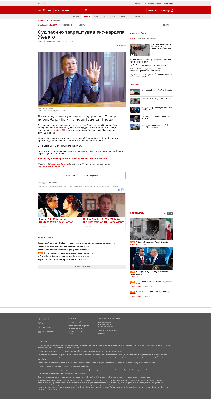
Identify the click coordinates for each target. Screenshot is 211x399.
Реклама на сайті (75, 322)
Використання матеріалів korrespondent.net (78, 327)
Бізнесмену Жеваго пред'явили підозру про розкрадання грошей (72, 158)
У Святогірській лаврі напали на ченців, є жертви (64, 256)
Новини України (137, 33)
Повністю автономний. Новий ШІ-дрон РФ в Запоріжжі (155, 126)
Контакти (72, 319)
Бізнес (113, 16)
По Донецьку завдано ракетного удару (149, 65)
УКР (44, 3)
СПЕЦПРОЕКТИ (168, 3)
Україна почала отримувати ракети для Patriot (62, 259)
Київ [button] (39, 11)
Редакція (101, 334)
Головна (75, 16)
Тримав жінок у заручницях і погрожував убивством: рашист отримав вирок (147, 69)
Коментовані (151, 39)
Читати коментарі (82, 266)
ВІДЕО (137, 3)
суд (43, 183)
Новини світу (134, 244)
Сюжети (133, 84)
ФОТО (144, 3)
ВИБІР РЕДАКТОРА (137, 213)
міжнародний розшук (86, 151)
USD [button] (56, 10)
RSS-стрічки (46, 328)
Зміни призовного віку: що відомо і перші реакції (67, 253)
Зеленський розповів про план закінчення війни (63, 246)
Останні (132, 39)
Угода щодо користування (107, 330)
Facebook (45, 319)
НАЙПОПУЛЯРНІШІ (154, 3)
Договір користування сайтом (109, 319)
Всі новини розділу (45, 21)
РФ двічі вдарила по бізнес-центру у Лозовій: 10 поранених (161, 46)
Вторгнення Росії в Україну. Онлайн (156, 90)
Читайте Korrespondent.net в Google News (82, 175)
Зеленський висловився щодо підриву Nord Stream (64, 250)
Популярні (141, 39)
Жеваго (48, 183)
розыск (54, 183)
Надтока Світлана (49, 41)
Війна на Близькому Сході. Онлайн (156, 99)
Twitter (44, 323)
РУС (39, 3)
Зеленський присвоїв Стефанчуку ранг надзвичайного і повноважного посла (76, 243)
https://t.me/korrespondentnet (51, 166)
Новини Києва (68, 25)
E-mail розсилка (47, 332)
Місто (96, 16)
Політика (56, 21)
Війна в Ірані (66, 24)
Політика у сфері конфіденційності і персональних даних (105, 324)
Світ (104, 16)
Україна (86, 16)
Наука (122, 16)
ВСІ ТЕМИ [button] (166, 25)
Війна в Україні (81, 25)
